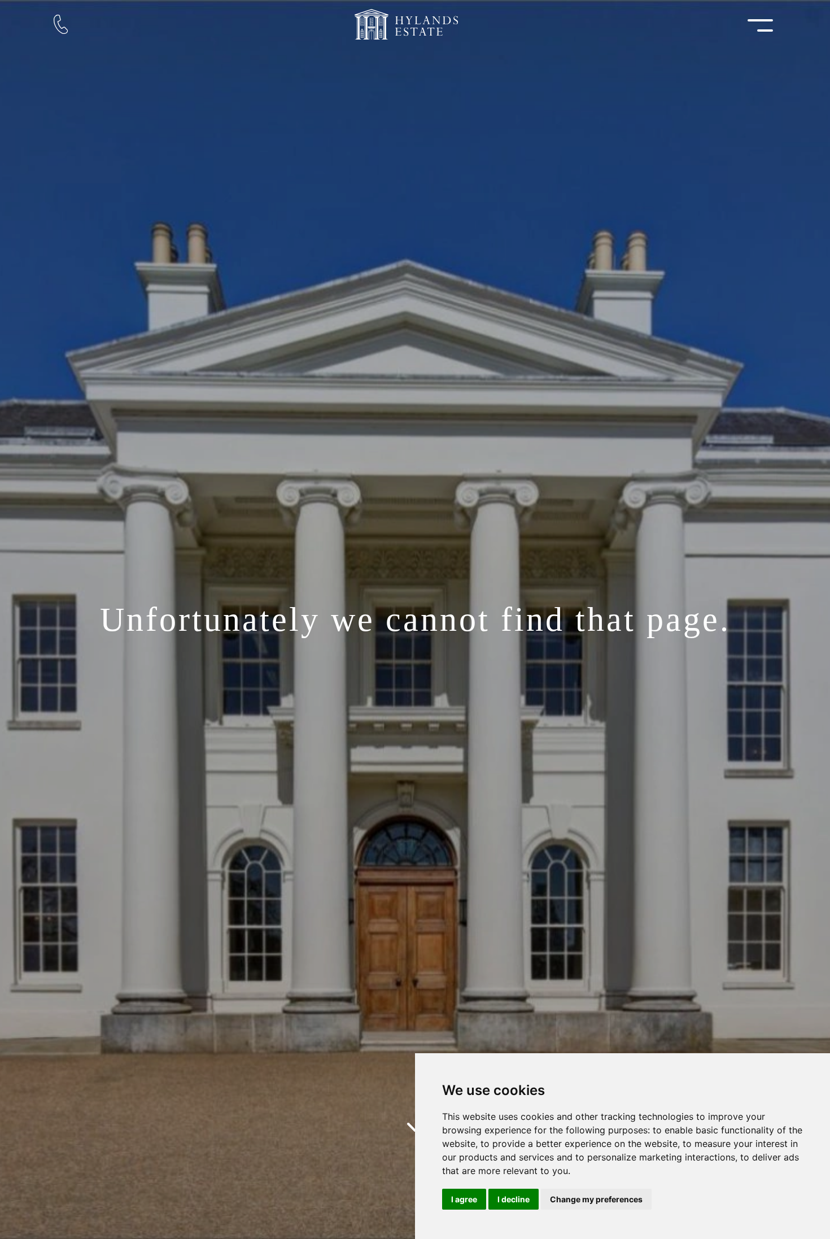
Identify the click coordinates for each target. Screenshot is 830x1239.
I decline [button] (513, 1199)
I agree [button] (464, 1199)
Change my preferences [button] (596, 1199)
